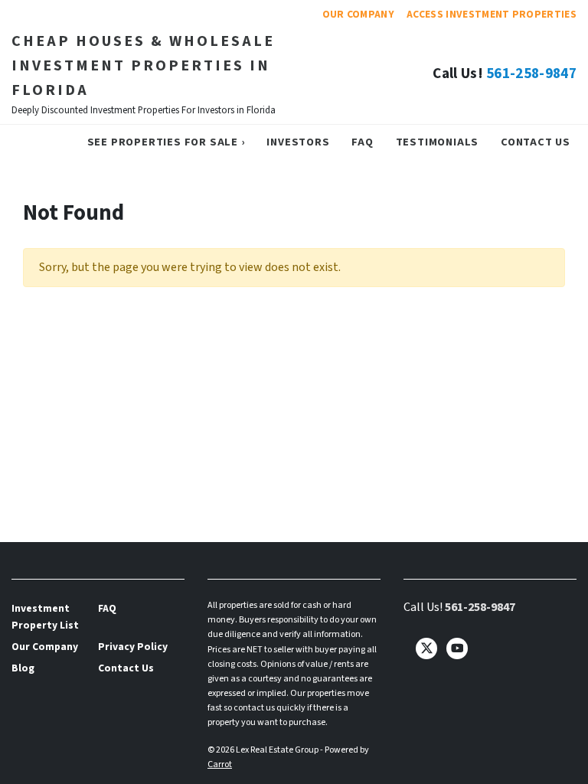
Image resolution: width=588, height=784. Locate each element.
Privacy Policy (133, 646)
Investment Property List (45, 616)
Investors (297, 142)
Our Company (358, 14)
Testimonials (437, 142)
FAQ (362, 142)
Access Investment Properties (492, 14)
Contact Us (535, 142)
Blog (22, 668)
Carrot (219, 764)
